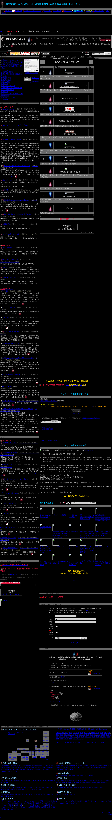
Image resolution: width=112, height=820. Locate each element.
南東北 (96, 729)
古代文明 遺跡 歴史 (7, 72)
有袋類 (12, 794)
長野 (65, 735)
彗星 (69, 782)
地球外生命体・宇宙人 (100, 782)
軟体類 (44, 780)
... (82, 739)
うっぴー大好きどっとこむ (11, 234)
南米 (102, 742)
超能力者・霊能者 (25, 769)
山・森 (35, 787)
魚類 (21, 780)
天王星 (90, 780)
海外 (57, 742)
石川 (83, 735)
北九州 (69, 729)
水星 (66, 780)
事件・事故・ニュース (8, 86)
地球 (74, 780)
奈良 (98, 735)
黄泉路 (6, 190)
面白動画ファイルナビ (10, 277)
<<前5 (3, 594)
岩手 (70, 733)
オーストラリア (96, 742)
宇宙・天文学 (5, 82)
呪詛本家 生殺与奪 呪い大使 (12, 139)
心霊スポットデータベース (9, 98)
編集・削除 (47, 11)
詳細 (62, 677)
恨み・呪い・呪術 (48, 767)
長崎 (108, 737)
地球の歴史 (4, 787)
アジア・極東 (85, 742)
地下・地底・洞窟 (14, 787)
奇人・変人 (77, 767)
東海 (82, 729)
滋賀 (60, 737)
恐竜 (2, 780)
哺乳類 (6, 794)
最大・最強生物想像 (7, 90)
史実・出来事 (98, 787)
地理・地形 (45, 787)
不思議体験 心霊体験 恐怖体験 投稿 (12, 62)
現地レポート (77, 739)
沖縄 (61, 729)
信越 (92, 729)
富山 (91, 735)
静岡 (80, 735)
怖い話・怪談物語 (11, 767)
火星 (77, 780)
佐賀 (101, 737)
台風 (15, 789)
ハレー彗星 (75, 782)
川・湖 (29, 787)
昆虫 (29, 780)
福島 (81, 733)
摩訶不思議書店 (99, 11)
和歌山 (103, 735)
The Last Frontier (7, 386)
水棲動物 (50, 780)
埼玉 (97, 733)
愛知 (68, 735)
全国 (57, 729)
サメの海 (5, 291)
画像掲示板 (4, 92)
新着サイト (8, 11)
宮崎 (61, 739)
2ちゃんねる (68, 11)
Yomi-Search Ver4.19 (106, 812)
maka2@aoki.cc (96, 688)
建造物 (66, 787)
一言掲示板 (4, 100)
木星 (81, 780)
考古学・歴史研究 (87, 787)
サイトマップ (57, 11)
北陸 (89, 729)
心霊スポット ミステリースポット (12, 60)
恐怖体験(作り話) (16, 765)
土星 (85, 780)
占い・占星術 (5, 769)
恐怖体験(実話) (5, 765)
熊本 (57, 739)
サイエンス (4, 84)
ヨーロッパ (70, 742)
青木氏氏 (109, 814)
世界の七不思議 (95, 767)
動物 (2, 794)
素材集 (16, 803)
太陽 (60, 782)
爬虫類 (34, 780)
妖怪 (57, 775)
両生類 (39, 780)
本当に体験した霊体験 (10, 453)
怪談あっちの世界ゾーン (8, 528)
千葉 (89, 733)
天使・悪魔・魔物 (65, 775)
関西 (79, 729)
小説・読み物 (88, 801)
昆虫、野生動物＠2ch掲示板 (11, 374)
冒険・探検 (37, 789)
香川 (82, 737)
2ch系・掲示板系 (35, 803)
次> (16, 594)
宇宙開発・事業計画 (86, 782)
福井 (87, 735)
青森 (62, 733)
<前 (6, 594)
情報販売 (11, 805)
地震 (8, 789)
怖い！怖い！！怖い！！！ (11, 260)
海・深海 (24, 787)
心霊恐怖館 (6, 224)
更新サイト (18, 11)
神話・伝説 (85, 767)
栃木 (109, 733)
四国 (73, 729)
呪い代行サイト (7, 180)
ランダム (11, 594)
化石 (7, 782)
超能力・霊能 (14, 769)
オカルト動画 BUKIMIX (10, 548)
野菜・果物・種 (70, 794)
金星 (70, 780)
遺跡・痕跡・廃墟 (75, 787)
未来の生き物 (8, 796)
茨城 (101, 733)
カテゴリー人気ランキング (32, 11)
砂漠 (39, 787)
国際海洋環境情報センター (10, 344)
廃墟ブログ (5, 317)
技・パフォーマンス (39, 805)
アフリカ (77, 742)
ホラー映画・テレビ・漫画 (40, 769)
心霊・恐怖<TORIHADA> (12, 332)
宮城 (77, 733)
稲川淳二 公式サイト (8, 401)
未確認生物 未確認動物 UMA (10, 64)
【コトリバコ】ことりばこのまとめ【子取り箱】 (17, 409)
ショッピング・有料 (48, 803)
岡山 (67, 737)
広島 (63, 737)
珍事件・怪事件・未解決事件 (93, 765)
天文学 (58, 780)
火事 (19, 789)
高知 (89, 737)
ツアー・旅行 (27, 805)
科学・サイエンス (27, 789)
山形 (74, 733)
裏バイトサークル (8, 248)
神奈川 (93, 733)
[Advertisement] (56, 22)
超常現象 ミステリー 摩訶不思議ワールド (17, 166)
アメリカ (63, 742)
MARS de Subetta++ (9, 109)
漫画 (81, 801)
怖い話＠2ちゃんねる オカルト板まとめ (16, 200)
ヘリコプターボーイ (8, 465)
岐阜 (76, 735)
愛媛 (86, 737)
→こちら (85, 610)
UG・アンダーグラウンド (11, 807)
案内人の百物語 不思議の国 (9, 493)
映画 (57, 801)
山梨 (57, 735)
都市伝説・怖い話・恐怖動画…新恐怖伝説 (17, 214)
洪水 (11, 789)
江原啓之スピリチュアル (8, 538)
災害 (4, 789)
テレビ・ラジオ (65, 801)
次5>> (20, 594)
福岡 (97, 737)
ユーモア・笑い (105, 767)
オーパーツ (4, 70)
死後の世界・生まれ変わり (33, 767)
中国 (76, 729)
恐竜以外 (7, 780)
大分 (104, 737)
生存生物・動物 (6, 80)
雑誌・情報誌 (75, 801)
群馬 (105, 733)
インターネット (98, 801)
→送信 (52, 683)
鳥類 (25, 780)
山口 (75, 737)
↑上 (111, 724)
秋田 (66, 733)
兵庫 (107, 735)
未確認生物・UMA (62, 765)
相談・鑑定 (18, 805)
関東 (86, 729)
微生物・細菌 (45, 794)
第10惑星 (106, 780)
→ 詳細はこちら (55, 701)
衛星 (63, 782)
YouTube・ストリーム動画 (9, 771)
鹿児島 (66, 739)
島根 (71, 737)
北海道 (105, 729)
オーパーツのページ (8, 307)
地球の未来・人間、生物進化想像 (11, 88)
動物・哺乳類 (15, 780)
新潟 (61, 735)
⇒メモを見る (75, 643)
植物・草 (61, 794)
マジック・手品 (24, 803)
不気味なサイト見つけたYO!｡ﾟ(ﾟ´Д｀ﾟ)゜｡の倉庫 (18, 358)
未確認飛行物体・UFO (76, 765)
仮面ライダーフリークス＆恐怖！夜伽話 (15, 125)
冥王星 (100, 780)
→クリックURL (10, 176)
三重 (72, 735)
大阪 (95, 735)
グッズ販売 (4, 805)
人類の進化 (59, 787)
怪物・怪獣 (75, 775)
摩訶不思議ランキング (15, 574)
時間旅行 (5, 267)
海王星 (95, 780)
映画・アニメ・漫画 (86, 775)
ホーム (2, 31)
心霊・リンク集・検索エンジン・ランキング (15, 801)
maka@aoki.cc (96, 673)
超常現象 (106, 765)
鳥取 (78, 737)
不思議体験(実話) (28, 765)
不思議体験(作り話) (40, 765)
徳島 (93, 737)
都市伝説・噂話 (6, 78)
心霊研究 (21, 767)
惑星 (62, 780)
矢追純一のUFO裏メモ (9, 503)
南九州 (65, 729)
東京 (85, 733)
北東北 (101, 729)
